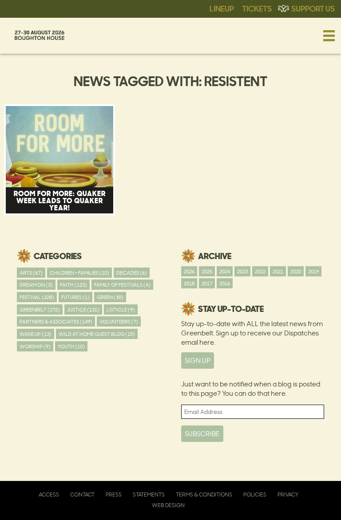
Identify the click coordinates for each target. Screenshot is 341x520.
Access (49, 494)
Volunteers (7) (118, 321)
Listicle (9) (121, 309)
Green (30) (110, 297)
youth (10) (71, 346)
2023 (242, 271)
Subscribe (202, 433)
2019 (313, 271)
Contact (82, 494)
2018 (189, 283)
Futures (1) (75, 297)
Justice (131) (83, 309)
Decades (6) (131, 272)
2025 (207, 271)
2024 (224, 271)
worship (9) (35, 346)
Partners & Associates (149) (56, 321)
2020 (295, 271)
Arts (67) (31, 272)
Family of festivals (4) (122, 284)
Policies (254, 494)
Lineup (222, 8)
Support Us (313, 8)
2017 (207, 283)
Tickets (257, 8)
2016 (224, 283)
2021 (278, 271)
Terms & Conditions (204, 494)
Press (114, 494)
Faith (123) (73, 284)
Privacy (288, 494)
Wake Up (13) (36, 334)
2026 (189, 271)
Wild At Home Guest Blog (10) (97, 334)
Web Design (168, 505)
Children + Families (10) (79, 272)
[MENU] (329, 35)
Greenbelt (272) (40, 309)
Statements (149, 494)
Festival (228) (37, 297)
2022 (260, 271)
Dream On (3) (36, 284)
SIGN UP (197, 360)
